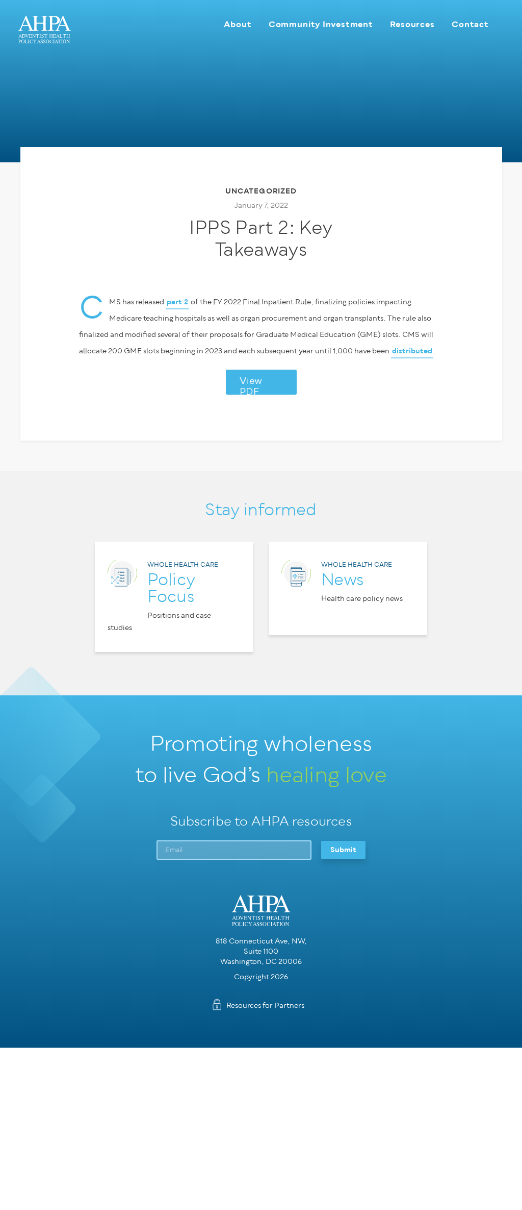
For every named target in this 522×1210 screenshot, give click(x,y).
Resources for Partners (265, 1005)
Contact (470, 24)
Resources (412, 24)
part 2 (177, 302)
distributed (412, 351)
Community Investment (321, 24)
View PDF (251, 385)
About (237, 24)
